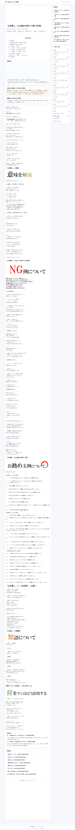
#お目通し (14, 31)
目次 (28, 38)
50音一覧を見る (57, 121)
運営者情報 (23, 780)
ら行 (61, 104)
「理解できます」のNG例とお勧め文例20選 (16, 765)
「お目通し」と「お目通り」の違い (17, 51)
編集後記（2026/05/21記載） (16, 44)
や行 (61, 99)
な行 (61, 78)
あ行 (61, 50)
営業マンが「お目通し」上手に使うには (18, 55)
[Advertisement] (37, 15)
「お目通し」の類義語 (15, 53)
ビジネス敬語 (9, 31)
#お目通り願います (42, 31)
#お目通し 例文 (21, 31)
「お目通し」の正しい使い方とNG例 (18, 47)
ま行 (61, 92)
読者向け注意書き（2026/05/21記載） (18, 42)
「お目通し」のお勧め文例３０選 (17, 49)
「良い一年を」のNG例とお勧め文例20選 (16, 768)
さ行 (61, 64)
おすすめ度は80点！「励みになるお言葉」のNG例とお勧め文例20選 (21, 774)
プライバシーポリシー (65, 1)
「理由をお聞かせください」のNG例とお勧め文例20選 (18, 762)
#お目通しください (28, 31)
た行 (61, 71)
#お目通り (35, 31)
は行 (61, 85)
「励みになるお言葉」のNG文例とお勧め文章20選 (17, 771)
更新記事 (12, 40)
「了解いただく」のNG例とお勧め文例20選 (16, 757)
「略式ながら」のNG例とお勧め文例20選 (16, 760)
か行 (61, 57)
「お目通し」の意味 (14, 46)
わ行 (61, 111)
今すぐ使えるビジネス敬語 (12, 2)
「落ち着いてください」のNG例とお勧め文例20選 (17, 754)
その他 (56, 118)
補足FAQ (12, 56)
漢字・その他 (61, 116)
